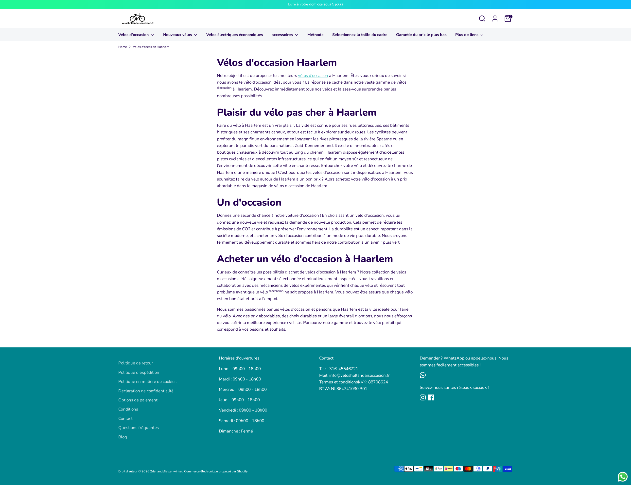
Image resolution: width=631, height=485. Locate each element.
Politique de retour (135, 363)
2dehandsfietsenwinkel (166, 471)
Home (122, 47)
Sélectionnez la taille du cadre (359, 34)
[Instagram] (423, 397)
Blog (122, 437)
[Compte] (495, 18)
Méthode (315, 34)
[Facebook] (431, 397)
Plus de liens (467, 34)
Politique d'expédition (138, 372)
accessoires (283, 34)
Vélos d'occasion (134, 34)
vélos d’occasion (313, 75)
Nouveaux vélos (178, 34)
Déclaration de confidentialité (146, 391)
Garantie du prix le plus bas (421, 34)
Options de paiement (138, 400)
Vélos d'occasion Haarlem (151, 47)
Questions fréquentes (138, 428)
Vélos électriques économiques (234, 34)
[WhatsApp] (423, 375)
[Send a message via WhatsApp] (623, 477)
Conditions (128, 409)
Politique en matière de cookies (147, 381)
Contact (125, 418)
